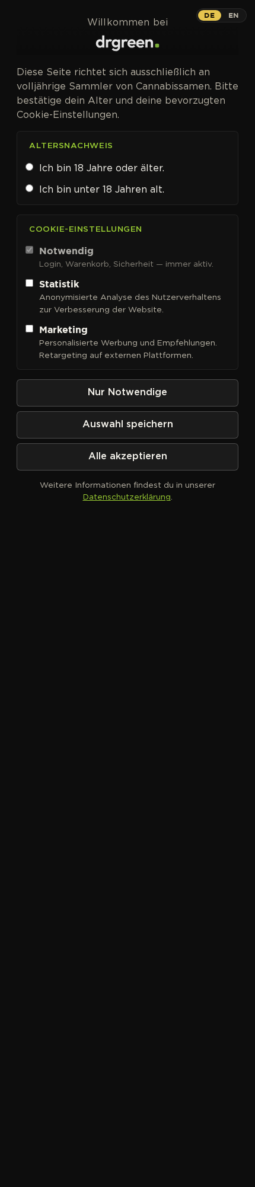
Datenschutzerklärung (127, 496)
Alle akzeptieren (127, 456)
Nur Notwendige (127, 392)
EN (233, 15)
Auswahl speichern (127, 424)
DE (209, 15)
